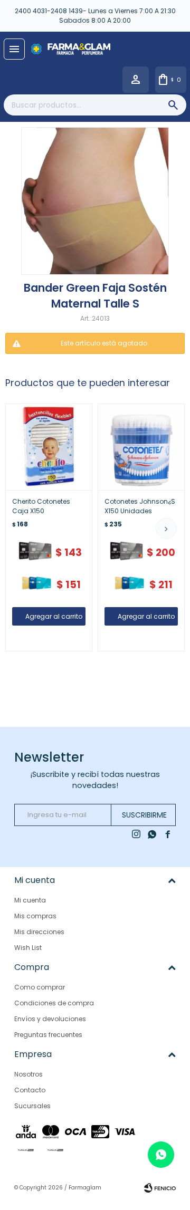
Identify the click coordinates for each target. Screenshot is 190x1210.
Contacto (29, 1090)
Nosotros (28, 1074)
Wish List (28, 947)
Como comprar (39, 987)
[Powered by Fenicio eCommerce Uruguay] (160, 1188)
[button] (166, 528)
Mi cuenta (30, 900)
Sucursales (32, 1105)
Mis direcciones (39, 931)
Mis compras (35, 915)
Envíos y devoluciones (50, 1018)
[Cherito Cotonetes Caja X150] (49, 447)
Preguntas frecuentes (48, 1034)
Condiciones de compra (54, 1002)
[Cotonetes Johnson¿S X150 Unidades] (141, 447)
